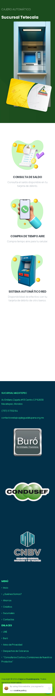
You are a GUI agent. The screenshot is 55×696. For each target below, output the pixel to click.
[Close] (49, 688)
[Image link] (27, 442)
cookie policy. (20, 690)
